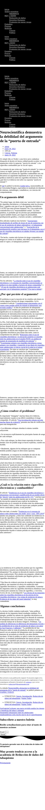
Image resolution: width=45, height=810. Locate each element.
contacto (28, 682)
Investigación (27, 696)
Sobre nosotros (11, 12)
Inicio (7, 10)
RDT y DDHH (10, 16)
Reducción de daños (17, 18)
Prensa (8, 26)
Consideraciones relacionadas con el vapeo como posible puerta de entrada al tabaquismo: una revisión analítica (21, 305)
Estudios (8, 24)
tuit (3, 186)
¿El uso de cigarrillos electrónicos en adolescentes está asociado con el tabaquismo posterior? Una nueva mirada (20, 288)
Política (12, 33)
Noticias (8, 28)
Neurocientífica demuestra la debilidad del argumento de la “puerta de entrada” (19, 689)
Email (2, 732)
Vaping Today (26, 698)
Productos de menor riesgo (20, 22)
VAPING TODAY (7, 692)
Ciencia (12, 31)
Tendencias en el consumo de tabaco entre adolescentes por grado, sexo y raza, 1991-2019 (22, 512)
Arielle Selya (25, 186)
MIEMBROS (14, 14)
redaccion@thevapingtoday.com (19, 684)
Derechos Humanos (17, 20)
